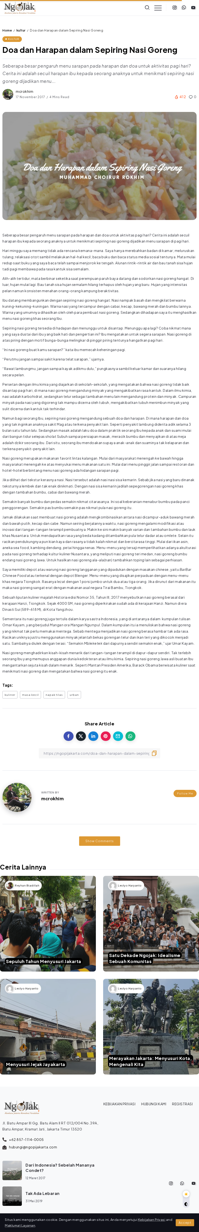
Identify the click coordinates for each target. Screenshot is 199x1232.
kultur (21, 30)
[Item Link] (48, 924)
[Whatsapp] (183, 7)
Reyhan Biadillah (27, 885)
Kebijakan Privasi (152, 1220)
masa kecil (30, 694)
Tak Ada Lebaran (42, 1193)
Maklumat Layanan (20, 1225)
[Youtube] (193, 7)
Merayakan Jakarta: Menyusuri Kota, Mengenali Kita (150, 1061)
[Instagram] (174, 7)
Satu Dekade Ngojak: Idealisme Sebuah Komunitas (145, 958)
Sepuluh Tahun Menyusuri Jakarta (43, 961)
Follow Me (185, 793)
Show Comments (99, 841)
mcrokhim (24, 91)
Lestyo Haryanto (130, 885)
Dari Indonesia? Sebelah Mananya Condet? (60, 1167)
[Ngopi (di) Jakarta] (19, 7)
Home (7, 30)
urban (74, 694)
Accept (185, 1222)
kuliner (10, 694)
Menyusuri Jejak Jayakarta (35, 1064)
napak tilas (54, 694)
